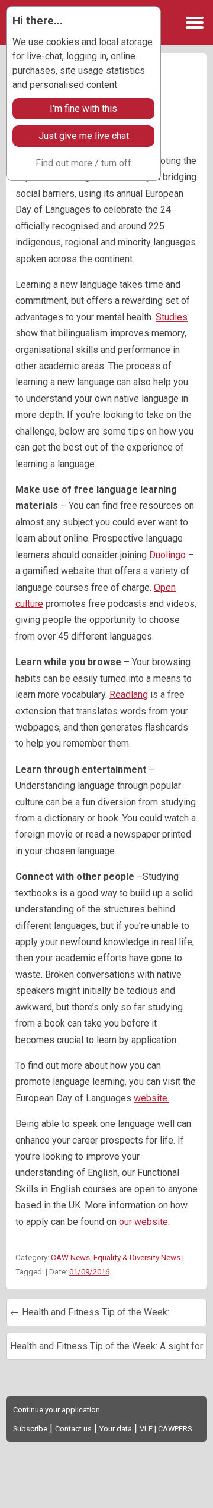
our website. (144, 1221)
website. (151, 1098)
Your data (115, 1428)
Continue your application (56, 1409)
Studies (172, 317)
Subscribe (30, 1428)
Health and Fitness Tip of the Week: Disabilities (89, 1316)
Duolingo (167, 555)
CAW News (70, 1257)
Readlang (128, 694)
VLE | (149, 1428)
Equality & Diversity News (136, 1257)
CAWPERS (175, 1428)
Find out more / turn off (83, 163)
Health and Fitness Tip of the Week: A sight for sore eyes (106, 1350)
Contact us (73, 1428)
